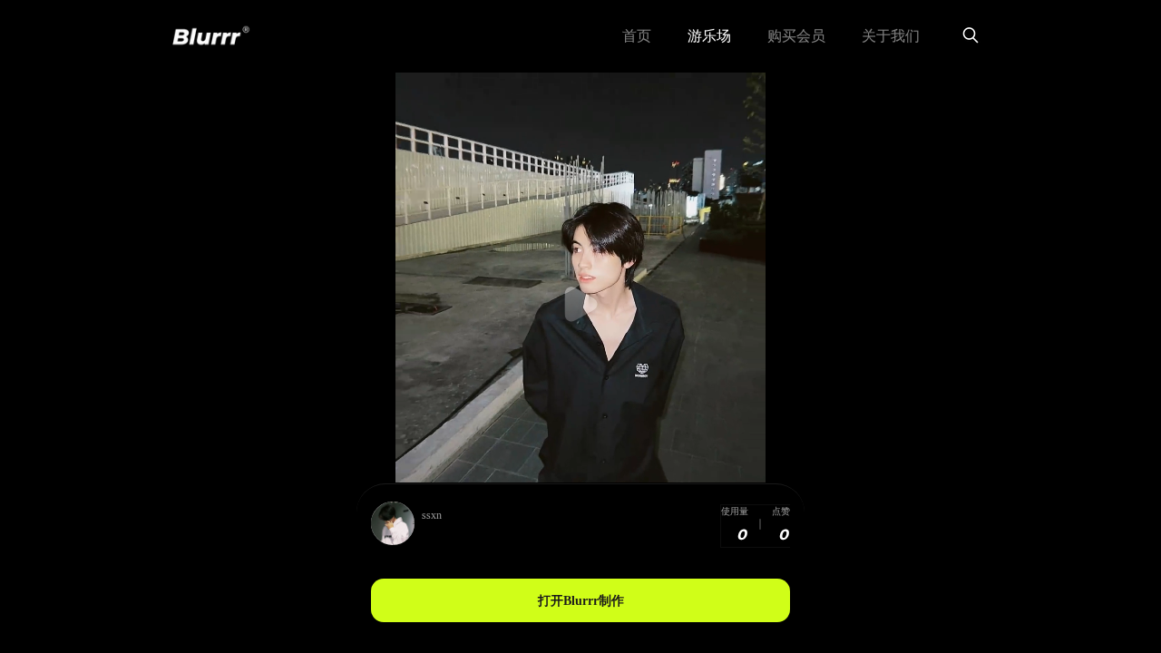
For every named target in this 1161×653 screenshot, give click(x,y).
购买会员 (796, 36)
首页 (636, 36)
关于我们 (891, 36)
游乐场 (709, 36)
